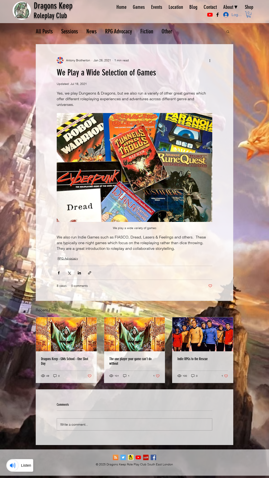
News (91, 31)
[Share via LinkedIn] (79, 273)
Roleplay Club (50, 15)
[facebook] (217, 14)
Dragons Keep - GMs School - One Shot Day (64, 361)
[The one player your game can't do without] (134, 334)
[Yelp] (146, 457)
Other (167, 31)
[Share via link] (90, 273)
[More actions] (209, 60)
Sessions (69, 31)
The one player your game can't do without (130, 361)
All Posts (44, 31)
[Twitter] (123, 457)
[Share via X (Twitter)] (69, 273)
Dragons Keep (53, 6)
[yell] (130, 457)
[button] (248, 14)
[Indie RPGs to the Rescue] (202, 334)
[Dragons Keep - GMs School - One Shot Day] (66, 334)
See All (228, 309)
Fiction (146, 31)
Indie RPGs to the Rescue (192, 359)
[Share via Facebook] (59, 273)
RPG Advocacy (118, 31)
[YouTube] (210, 14)
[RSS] (115, 457)
